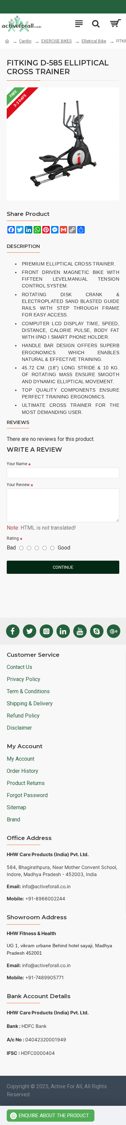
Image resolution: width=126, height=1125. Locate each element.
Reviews (18, 422)
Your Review (18, 484)
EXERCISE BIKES (56, 41)
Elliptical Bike (94, 41)
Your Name (17, 463)
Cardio (25, 41)
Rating (13, 538)
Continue (63, 567)
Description (23, 246)
